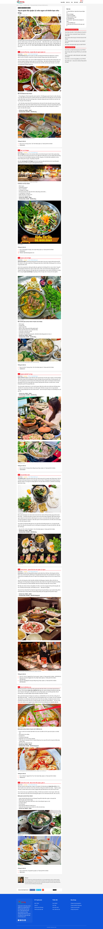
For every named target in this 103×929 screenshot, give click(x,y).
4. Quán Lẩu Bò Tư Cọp (71, 17)
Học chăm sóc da (56, 909)
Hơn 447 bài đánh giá (33, 54)
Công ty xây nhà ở (74, 909)
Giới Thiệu (36, 903)
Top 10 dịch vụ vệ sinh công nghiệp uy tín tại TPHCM (75, 58)
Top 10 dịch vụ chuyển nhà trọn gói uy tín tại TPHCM (75, 49)
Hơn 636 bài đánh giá (33, 571)
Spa (72, 2)
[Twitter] (23, 920)
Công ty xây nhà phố (75, 907)
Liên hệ (36, 905)
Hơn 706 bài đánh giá (33, 477)
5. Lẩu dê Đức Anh (70, 18)
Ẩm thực (76, 2)
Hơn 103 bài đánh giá (33, 260)
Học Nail (54, 905)
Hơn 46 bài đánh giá (32, 784)
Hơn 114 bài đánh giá (33, 152)
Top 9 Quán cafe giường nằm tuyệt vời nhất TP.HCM (75, 44)
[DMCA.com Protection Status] (37, 917)
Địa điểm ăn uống (24, 7)
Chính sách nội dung (38, 907)
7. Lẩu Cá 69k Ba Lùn (70, 22)
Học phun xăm (56, 907)
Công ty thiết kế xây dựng (76, 905)
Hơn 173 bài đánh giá (33, 376)
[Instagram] (21, 920)
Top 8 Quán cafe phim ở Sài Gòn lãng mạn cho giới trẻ (75, 32)
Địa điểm (63, 2)
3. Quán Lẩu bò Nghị (70, 15)
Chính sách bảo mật (38, 909)
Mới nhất (29, 7)
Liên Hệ (81, 2)
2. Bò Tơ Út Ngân (70, 14)
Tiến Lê (20, 14)
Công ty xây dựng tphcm (76, 903)
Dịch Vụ (68, 2)
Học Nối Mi (55, 903)
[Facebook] (19, 920)
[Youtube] (25, 920)
